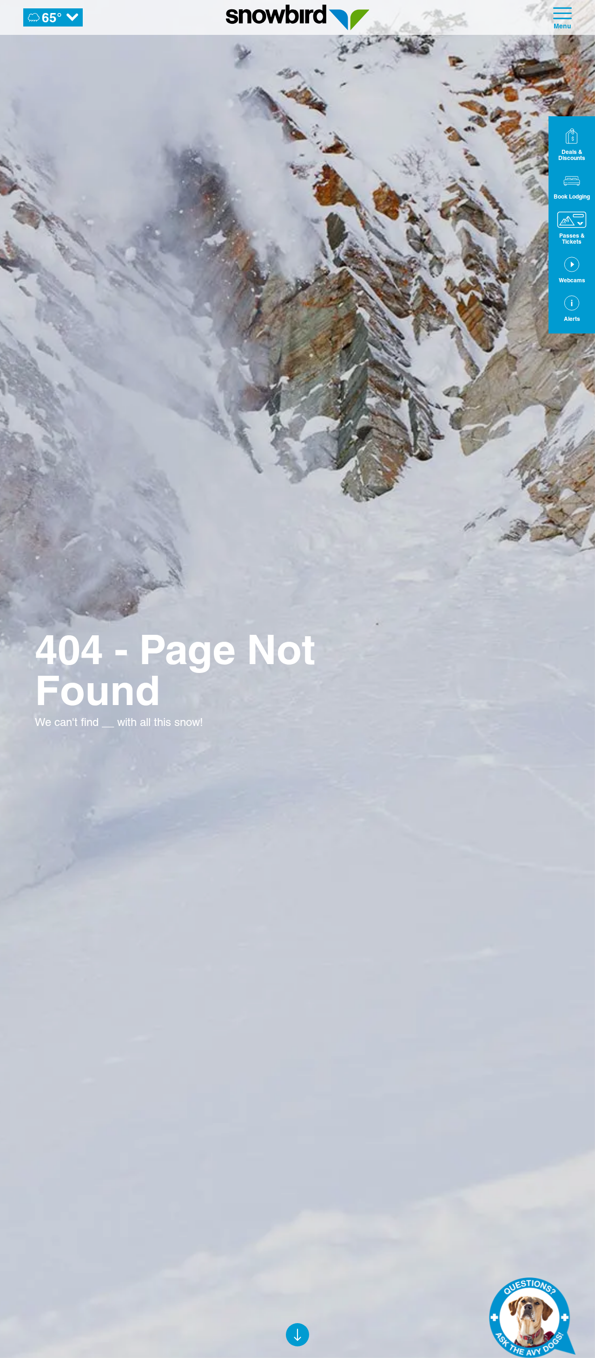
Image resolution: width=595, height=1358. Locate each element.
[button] (571, 186)
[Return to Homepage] (298, 17)
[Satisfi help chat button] (532, 1317)
